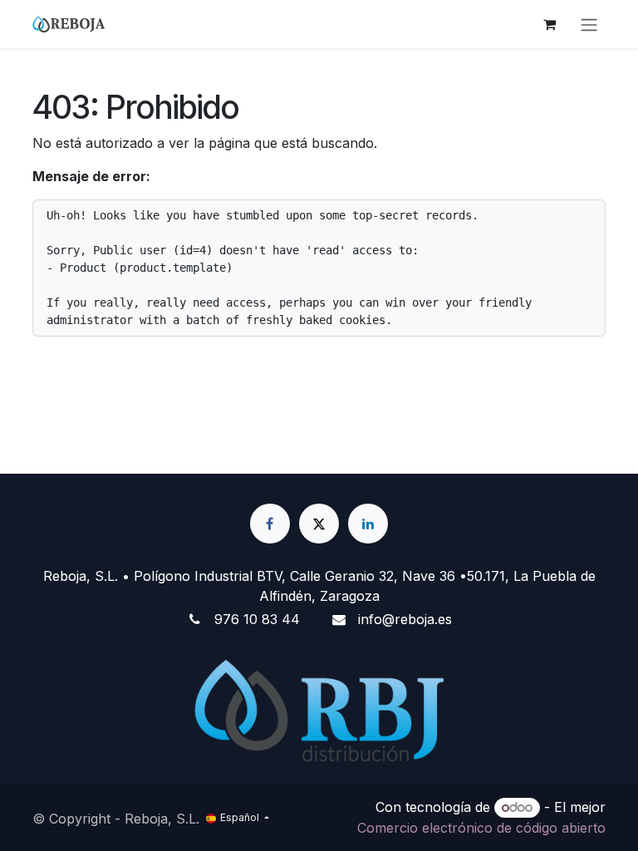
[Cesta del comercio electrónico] (549, 24)
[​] (270, 524)
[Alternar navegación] (589, 24)
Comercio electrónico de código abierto (481, 827)
